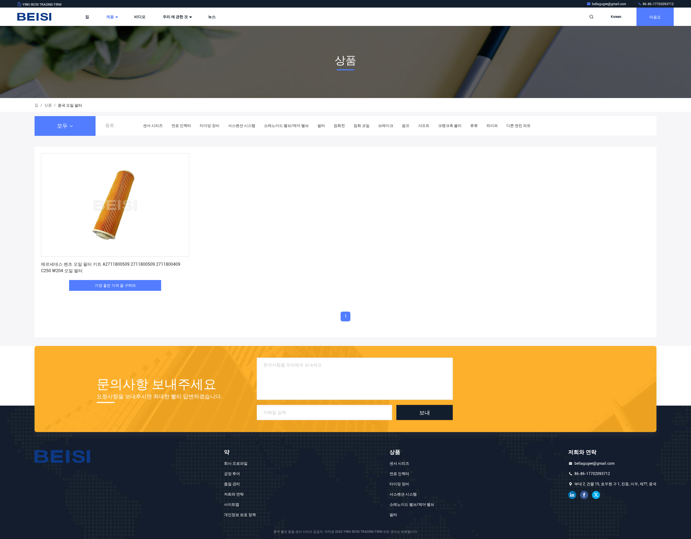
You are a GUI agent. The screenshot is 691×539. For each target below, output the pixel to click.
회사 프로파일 (236, 463)
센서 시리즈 (153, 125)
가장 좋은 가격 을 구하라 (115, 285)
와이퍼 (492, 125)
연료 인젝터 (181, 125)
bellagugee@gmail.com (609, 4)
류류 (474, 125)
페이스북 (584, 495)
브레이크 (385, 125)
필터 (321, 125)
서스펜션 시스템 (241, 125)
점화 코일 (362, 125)
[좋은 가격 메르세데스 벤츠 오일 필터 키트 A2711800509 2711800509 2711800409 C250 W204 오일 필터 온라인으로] (115, 205)
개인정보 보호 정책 (240, 515)
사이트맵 (231, 504)
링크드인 (572, 495)
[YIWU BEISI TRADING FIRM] (34, 17)
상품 (48, 105)
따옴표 (655, 16)
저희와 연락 (234, 494)
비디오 (139, 17)
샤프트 (423, 125)
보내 (424, 412)
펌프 (405, 125)
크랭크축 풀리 (450, 125)
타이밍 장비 (209, 125)
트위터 (596, 495)
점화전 (339, 125)
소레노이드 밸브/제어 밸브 (286, 125)
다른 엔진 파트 (518, 125)
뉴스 (212, 17)
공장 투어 (232, 473)
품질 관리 (232, 484)
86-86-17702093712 (658, 4)
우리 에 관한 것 (176, 17)
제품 (110, 17)
